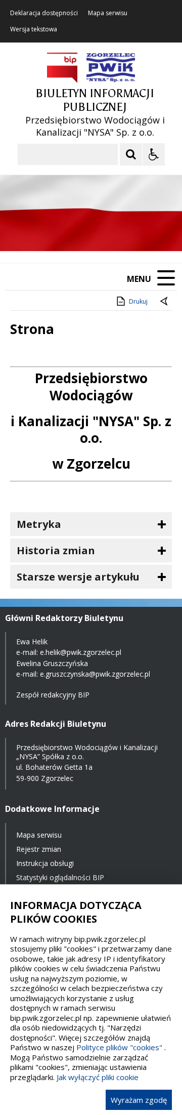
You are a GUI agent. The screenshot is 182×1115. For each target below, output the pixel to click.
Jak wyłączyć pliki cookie (98, 1077)
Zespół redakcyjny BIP (52, 694)
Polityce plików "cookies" (119, 1047)
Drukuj (138, 301)
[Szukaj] (131, 154)
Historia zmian (56, 550)
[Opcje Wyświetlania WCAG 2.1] (154, 154)
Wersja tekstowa (33, 29)
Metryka (39, 524)
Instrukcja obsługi (45, 863)
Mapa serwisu (107, 13)
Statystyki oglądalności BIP (60, 877)
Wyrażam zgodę (139, 1100)
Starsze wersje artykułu (78, 577)
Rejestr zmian (38, 849)
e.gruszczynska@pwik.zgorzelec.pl (95, 674)
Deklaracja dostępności (44, 13)
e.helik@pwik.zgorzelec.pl (80, 652)
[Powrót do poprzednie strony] (165, 302)
